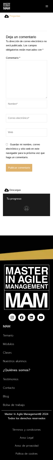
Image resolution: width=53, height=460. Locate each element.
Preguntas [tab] (14, 16)
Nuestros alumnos (14, 361)
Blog (6, 396)
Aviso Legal (26, 438)
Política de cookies (27, 454)
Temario (8, 335)
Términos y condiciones (26, 430)
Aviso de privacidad (26, 446)
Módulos (8, 344)
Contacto (9, 388)
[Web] (26, 133)
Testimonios (10, 379)
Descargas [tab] (15, 190)
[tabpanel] (26, 103)
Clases (7, 352)
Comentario (13, 57)
